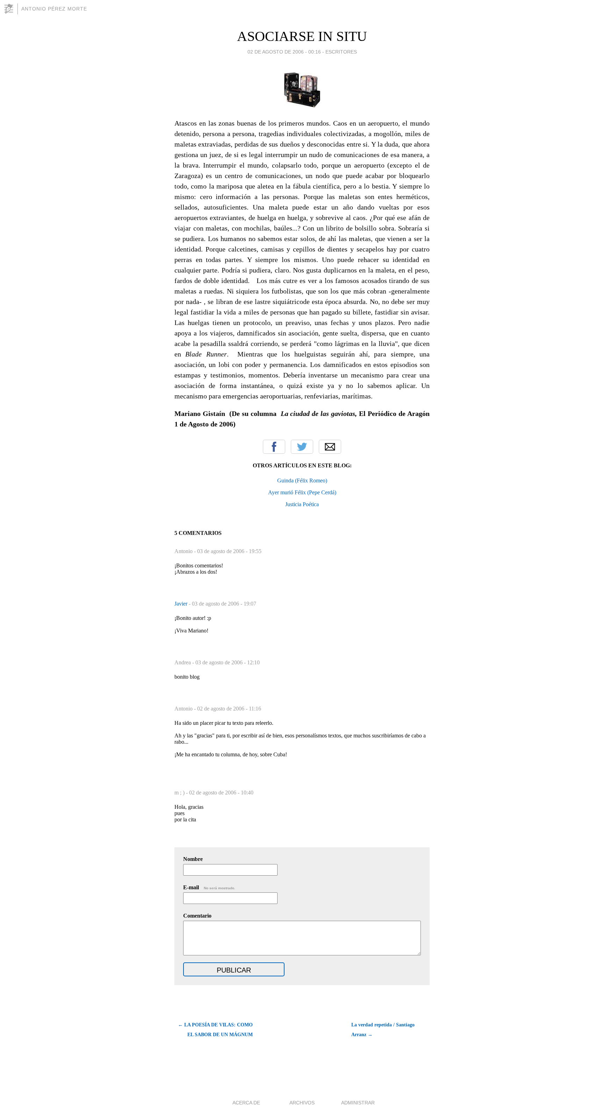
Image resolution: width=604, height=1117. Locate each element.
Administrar (358, 1102)
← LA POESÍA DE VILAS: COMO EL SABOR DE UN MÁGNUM (215, 1029)
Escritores (341, 52)
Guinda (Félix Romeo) (302, 480)
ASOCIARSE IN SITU (302, 36)
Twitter (302, 447)
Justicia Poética (302, 504)
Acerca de (246, 1102)
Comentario (197, 916)
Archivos (302, 1102)
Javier (181, 604)
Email (330, 447)
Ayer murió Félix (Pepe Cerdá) (302, 492)
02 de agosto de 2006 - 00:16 (284, 52)
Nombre (193, 859)
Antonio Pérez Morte (54, 9)
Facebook (274, 447)
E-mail (209, 887)
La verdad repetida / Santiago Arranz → (383, 1029)
